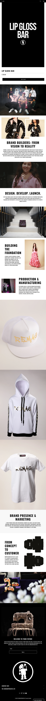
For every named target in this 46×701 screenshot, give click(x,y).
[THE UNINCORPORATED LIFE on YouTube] (26, 693)
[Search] (40, 1)
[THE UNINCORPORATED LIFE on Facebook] (22, 693)
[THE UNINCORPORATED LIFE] (23, 1)
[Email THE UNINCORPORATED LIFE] (20, 693)
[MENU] (0, 1)
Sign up (23, 652)
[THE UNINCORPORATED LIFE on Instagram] (24, 693)
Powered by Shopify (28, 698)
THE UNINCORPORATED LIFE (21, 698)
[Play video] (23, 176)
